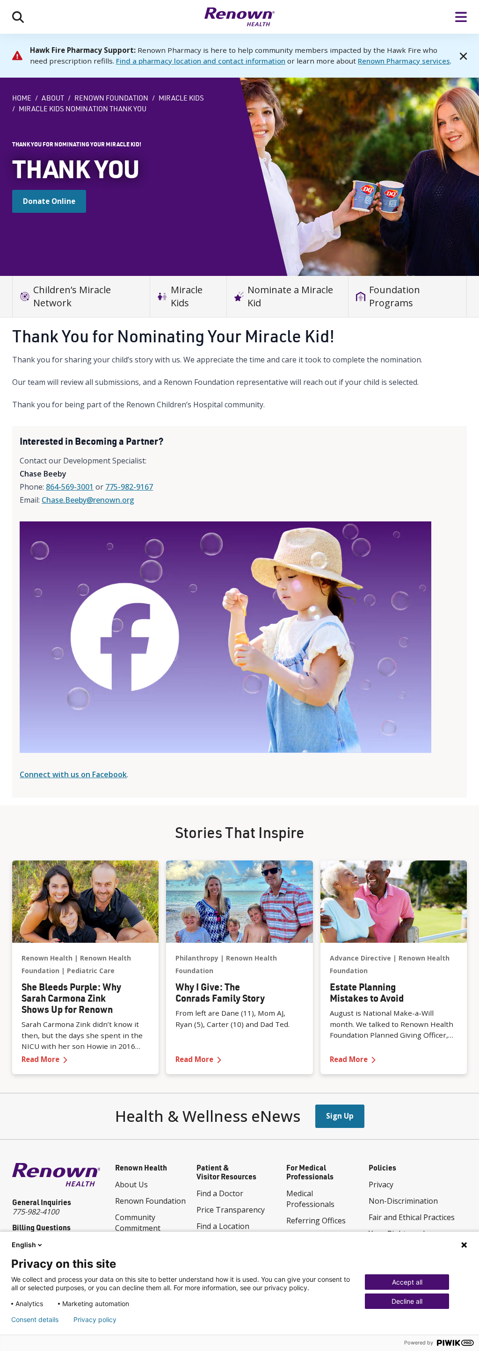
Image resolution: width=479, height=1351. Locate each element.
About (53, 98)
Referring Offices (316, 1220)
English (24, 1245)
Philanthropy (196, 958)
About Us (131, 1184)
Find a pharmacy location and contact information (200, 60)
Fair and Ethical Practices (412, 1217)
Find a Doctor (219, 1193)
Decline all (407, 1301)
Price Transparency (230, 1210)
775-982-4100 (35, 1212)
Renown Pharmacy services (404, 60)
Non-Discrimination (403, 1201)
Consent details (34, 1319)
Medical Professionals (310, 1198)
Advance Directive (360, 958)
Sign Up (340, 1115)
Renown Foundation (111, 98)
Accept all (407, 1282)
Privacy (381, 1184)
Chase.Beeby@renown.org (88, 500)
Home (21, 98)
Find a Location (222, 1226)
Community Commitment (137, 1222)
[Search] (18, 16)
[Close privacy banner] (464, 1245)
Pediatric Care (91, 970)
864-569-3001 (70, 487)
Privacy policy (94, 1319)
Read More (85, 1059)
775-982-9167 (129, 487)
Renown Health (47, 958)
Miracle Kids (181, 98)
